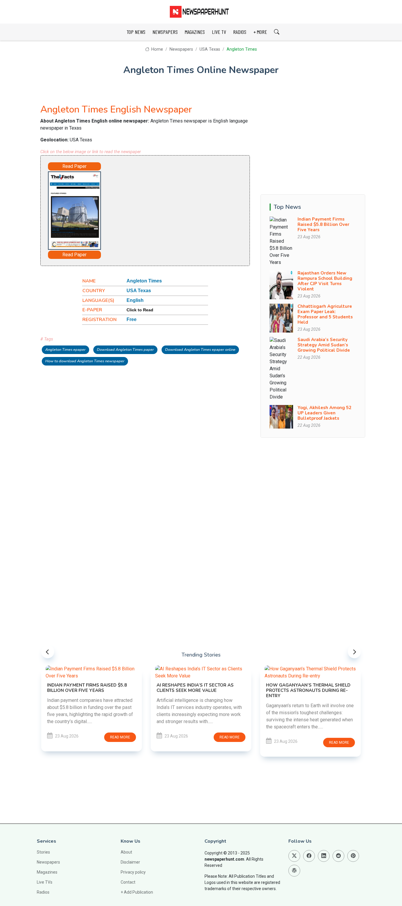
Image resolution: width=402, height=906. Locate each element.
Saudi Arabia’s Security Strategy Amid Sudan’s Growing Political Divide (324, 345)
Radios (43, 892)
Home (156, 49)
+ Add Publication (137, 892)
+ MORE (260, 32)
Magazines (47, 872)
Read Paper (74, 166)
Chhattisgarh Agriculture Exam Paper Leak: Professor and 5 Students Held (325, 314)
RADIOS (239, 32)
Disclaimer (130, 862)
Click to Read (140, 309)
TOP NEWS (136, 32)
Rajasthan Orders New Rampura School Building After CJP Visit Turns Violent (325, 281)
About (126, 852)
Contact (128, 882)
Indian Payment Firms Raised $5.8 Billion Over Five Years (323, 224)
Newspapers (181, 49)
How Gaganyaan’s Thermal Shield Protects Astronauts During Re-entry (308, 690)
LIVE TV (219, 32)
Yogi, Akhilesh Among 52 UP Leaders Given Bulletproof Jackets (324, 413)
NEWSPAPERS (165, 32)
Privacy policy (133, 872)
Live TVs (44, 882)
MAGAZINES (195, 32)
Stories (43, 852)
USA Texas (210, 49)
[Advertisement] (168, 208)
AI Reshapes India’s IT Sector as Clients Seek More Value (195, 687)
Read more (120, 737)
